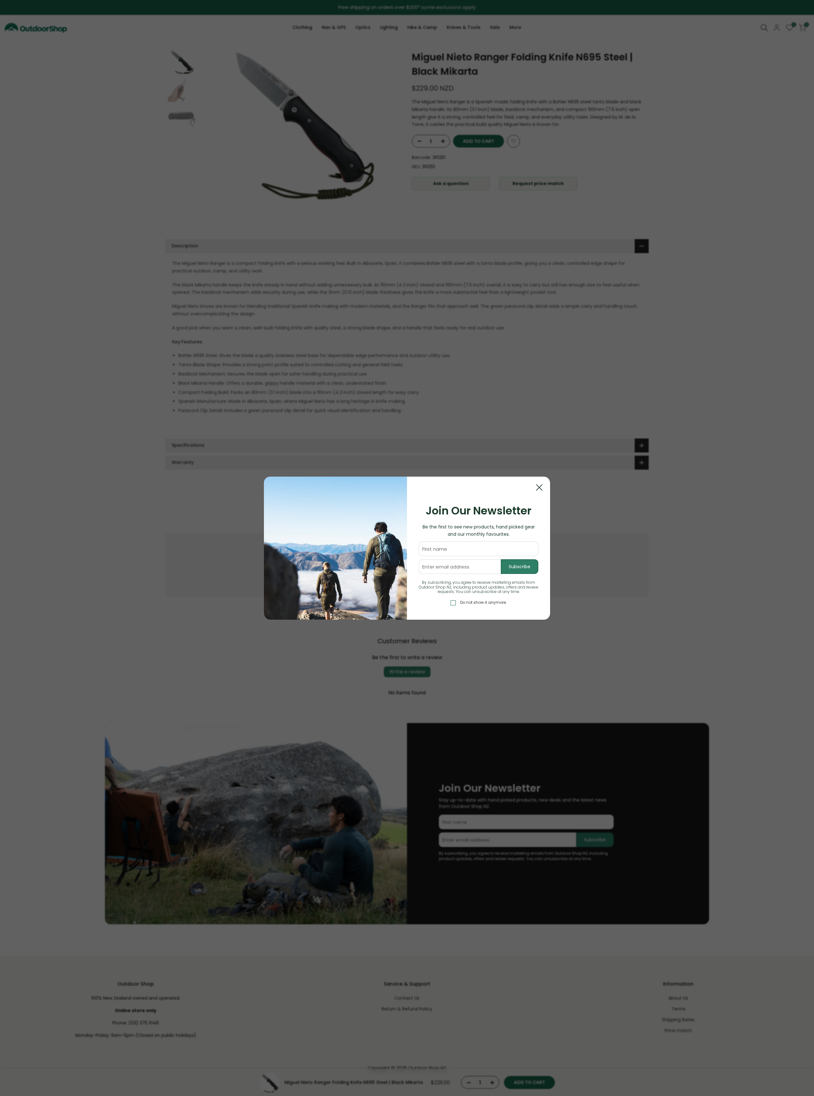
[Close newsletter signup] (539, 487)
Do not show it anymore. (483, 602)
